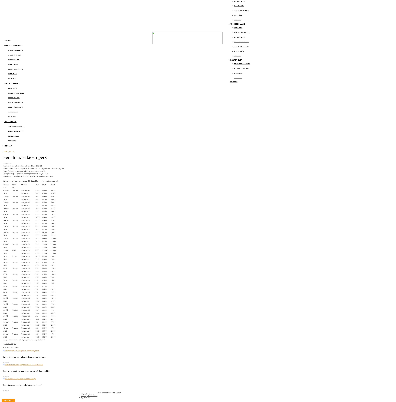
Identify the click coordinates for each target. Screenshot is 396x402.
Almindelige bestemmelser (89, 396)
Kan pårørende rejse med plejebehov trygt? (22, 385)
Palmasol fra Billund (241, 32)
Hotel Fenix (238, 28)
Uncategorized (8, 151)
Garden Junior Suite (241, 46)
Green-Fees (238, 78)
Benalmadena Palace (241, 42)
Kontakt (233, 82)
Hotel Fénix (238, 15)
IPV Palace (237, 20)
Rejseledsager (239, 73)
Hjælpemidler (236, 60)
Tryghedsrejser (10, 344)
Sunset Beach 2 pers (241, 10)
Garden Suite (239, 6)
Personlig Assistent (241, 68)
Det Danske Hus (239, 1)
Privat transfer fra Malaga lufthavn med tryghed (24, 357)
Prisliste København (13, 45)
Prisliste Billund (237, 24)
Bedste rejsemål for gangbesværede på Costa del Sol (26, 371)
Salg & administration (87, 394)
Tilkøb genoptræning (242, 64)
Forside (7, 40)
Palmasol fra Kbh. (14, 55)
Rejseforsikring (85, 398)
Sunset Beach (239, 51)
